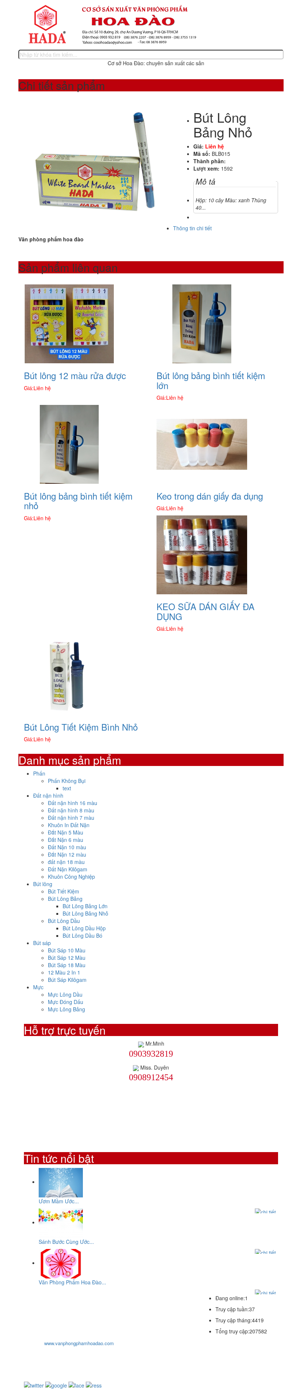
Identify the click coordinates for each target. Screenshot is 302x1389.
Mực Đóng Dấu (65, 1001)
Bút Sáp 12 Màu (66, 957)
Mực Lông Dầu (65, 994)
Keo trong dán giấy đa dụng (210, 495)
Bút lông (42, 884)
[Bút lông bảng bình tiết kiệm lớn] (202, 323)
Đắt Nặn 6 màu (65, 839)
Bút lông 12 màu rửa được (75, 375)
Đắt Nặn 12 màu (67, 854)
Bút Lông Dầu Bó (82, 935)
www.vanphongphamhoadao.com (79, 1343)
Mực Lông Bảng (66, 1009)
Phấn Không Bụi (66, 780)
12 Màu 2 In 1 (64, 972)
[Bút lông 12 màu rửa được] (69, 323)
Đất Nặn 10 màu (67, 847)
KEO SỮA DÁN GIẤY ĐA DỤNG (205, 611)
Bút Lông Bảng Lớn (85, 906)
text (67, 788)
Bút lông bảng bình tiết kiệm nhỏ (78, 500)
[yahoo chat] (141, 1043)
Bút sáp (42, 943)
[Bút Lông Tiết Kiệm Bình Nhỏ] (69, 674)
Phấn (39, 773)
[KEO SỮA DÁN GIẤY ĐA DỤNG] (202, 554)
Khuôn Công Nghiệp (71, 876)
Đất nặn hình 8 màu (71, 810)
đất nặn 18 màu (66, 861)
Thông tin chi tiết (192, 228)
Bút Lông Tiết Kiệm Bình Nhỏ (81, 726)
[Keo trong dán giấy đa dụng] (202, 443)
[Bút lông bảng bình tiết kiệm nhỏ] (69, 443)
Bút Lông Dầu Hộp (84, 928)
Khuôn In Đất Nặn (68, 825)
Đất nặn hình (48, 795)
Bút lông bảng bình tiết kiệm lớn (211, 380)
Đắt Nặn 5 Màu (65, 832)
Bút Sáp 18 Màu (66, 965)
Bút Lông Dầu (64, 920)
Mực (38, 987)
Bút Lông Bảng (65, 898)
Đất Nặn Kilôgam (67, 869)
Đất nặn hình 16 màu (72, 803)
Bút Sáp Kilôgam (67, 979)
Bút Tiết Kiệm (63, 891)
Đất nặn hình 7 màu (71, 817)
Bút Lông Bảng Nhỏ (85, 913)
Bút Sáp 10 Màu (66, 950)
